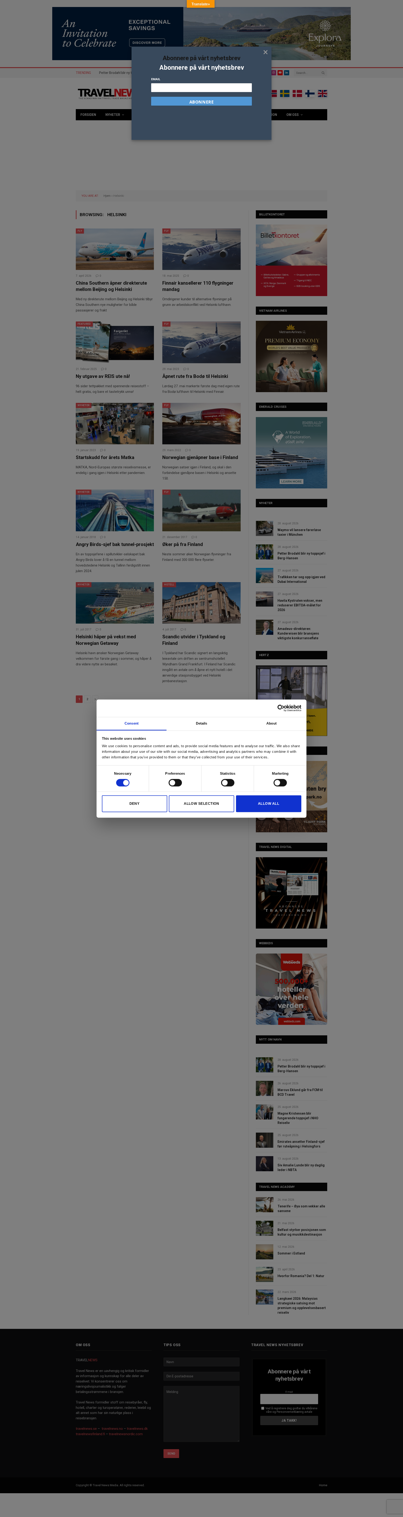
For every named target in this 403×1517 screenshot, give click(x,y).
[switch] (175, 782)
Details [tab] (201, 723)
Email (155, 79)
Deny (134, 804)
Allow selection (201, 804)
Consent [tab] (132, 723)
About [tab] (271, 723)
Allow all (268, 804)
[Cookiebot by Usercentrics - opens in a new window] (281, 708)
